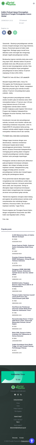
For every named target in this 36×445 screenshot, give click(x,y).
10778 (15, 263)
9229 (15, 277)
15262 (15, 239)
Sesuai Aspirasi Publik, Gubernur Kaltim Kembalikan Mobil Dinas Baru (23, 247)
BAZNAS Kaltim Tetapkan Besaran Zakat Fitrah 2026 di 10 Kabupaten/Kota (22, 284)
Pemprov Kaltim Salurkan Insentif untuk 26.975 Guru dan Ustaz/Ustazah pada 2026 (23, 296)
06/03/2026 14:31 (17, 315)
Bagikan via (5, 28)
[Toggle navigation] (34, 3)
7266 (15, 312)
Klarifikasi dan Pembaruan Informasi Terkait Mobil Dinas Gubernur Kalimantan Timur (22, 308)
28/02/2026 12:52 (17, 303)
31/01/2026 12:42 (17, 352)
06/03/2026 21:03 (17, 329)
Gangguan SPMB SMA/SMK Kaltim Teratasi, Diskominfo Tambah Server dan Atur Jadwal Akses (22, 272)
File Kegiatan (18, 411)
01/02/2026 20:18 (17, 241)
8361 (15, 289)
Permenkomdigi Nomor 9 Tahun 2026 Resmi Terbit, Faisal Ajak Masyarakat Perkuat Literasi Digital (22, 321)
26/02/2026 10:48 (17, 291)
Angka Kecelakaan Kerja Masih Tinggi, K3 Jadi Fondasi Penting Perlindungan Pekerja (22, 346)
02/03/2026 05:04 (17, 253)
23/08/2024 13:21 (7, 20)
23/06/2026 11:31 (16, 279)
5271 (15, 350)
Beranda (14, 438)
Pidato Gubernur (18, 408)
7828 (15, 301)
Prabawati (24, 20)
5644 (15, 338)
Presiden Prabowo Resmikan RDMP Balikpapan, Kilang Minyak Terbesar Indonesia (23, 259)
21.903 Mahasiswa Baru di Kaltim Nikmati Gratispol (23, 236)
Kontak (21, 438)
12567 (15, 251)
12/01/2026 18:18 (17, 265)
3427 (22, 23)
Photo (18, 403)
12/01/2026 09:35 (17, 340)
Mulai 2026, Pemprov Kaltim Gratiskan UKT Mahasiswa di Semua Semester (21, 334)
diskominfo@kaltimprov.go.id (18, 427)
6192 (15, 326)
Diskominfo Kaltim (26, 441)
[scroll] (34, 222)
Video (18, 406)
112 (19, 379)
